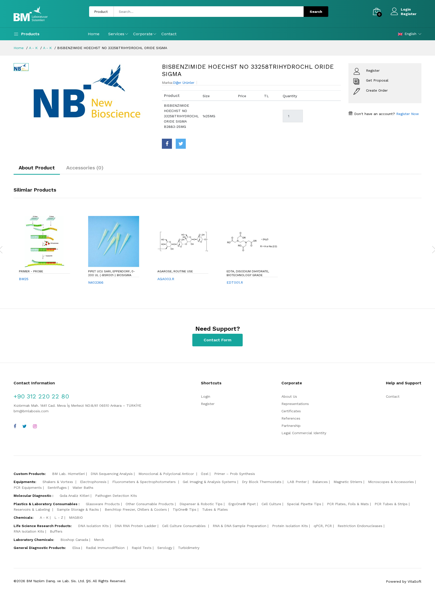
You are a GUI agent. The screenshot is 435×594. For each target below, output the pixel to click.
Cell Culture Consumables (184, 526)
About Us (289, 396)
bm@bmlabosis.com (31, 411)
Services (116, 33)
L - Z (58, 517)
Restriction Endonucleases (360, 526)
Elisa (76, 548)
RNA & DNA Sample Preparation (239, 526)
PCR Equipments (28, 488)
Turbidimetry (188, 548)
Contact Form (217, 340)
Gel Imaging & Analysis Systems (209, 482)
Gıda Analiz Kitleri (74, 496)
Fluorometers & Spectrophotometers (144, 482)
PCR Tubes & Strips (391, 504)
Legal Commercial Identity (303, 433)
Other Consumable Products (150, 504)
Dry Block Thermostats (261, 482)
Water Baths (82, 488)
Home (93, 33)
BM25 (23, 279)
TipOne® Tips (184, 509)
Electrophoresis (93, 482)
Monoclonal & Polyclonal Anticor (166, 474)
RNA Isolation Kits (29, 531)
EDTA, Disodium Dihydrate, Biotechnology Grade (248, 273)
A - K (33, 48)
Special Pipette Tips (304, 504)
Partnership (291, 426)
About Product (37, 168)
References (290, 418)
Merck (99, 540)
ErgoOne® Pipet (242, 504)
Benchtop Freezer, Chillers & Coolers (136, 509)
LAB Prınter (297, 482)
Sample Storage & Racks (78, 509)
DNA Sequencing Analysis (112, 474)
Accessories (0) (84, 168)
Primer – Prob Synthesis (234, 474)
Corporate (143, 33)
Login (406, 9)
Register (408, 14)
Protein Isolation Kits (290, 526)
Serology (164, 548)
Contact (168, 33)
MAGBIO (76, 517)
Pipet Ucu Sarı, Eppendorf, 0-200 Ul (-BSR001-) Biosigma (111, 273)
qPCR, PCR (323, 526)
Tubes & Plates (215, 509)
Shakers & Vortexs (58, 482)
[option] (92, 91)
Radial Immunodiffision (106, 548)
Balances (320, 482)
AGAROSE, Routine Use (175, 271)
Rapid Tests (142, 548)
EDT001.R (235, 282)
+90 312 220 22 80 (41, 396)
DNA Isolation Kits (93, 526)
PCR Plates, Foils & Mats (348, 504)
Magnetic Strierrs (348, 482)
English (410, 34)
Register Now (407, 114)
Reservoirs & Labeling (32, 509)
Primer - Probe (31, 271)
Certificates (291, 411)
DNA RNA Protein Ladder (135, 526)
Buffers (56, 531)
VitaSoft (414, 581)
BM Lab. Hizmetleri (68, 474)
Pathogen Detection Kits (116, 496)
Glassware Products (103, 504)
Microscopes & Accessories (391, 482)
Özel (204, 474)
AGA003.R (165, 279)
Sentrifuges (57, 488)
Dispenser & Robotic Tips (201, 504)
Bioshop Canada (74, 540)
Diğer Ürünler (183, 83)
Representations (295, 404)
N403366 (95, 282)
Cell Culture (271, 504)
